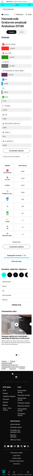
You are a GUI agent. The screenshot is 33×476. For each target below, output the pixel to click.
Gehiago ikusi (17, 242)
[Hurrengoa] (29, 1)
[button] (31, 324)
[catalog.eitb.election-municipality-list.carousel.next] (29, 274)
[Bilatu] (31, 269)
